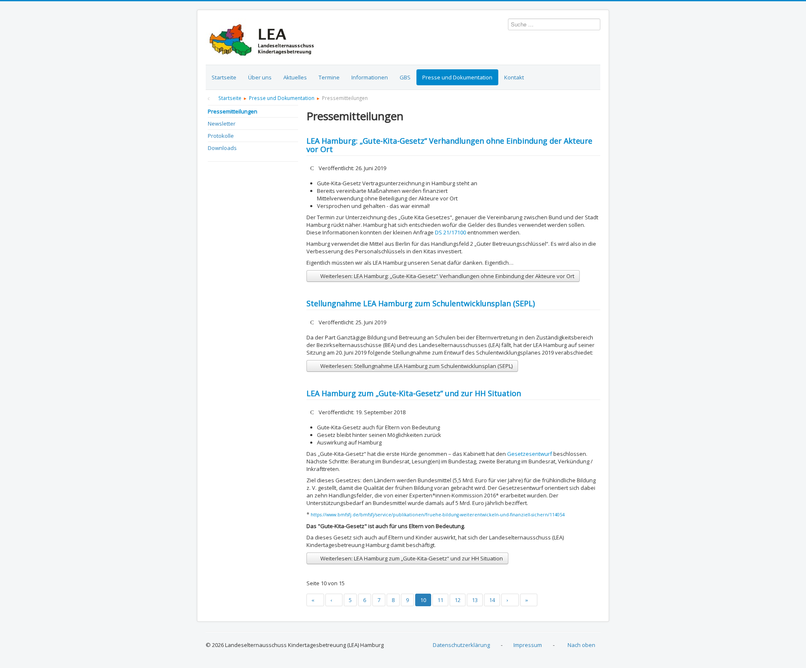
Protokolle (221, 135)
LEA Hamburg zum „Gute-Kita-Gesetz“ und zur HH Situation (413, 393)
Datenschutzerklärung (461, 645)
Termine (329, 77)
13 (475, 600)
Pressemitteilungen (232, 111)
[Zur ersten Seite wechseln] (315, 600)
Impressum (527, 645)
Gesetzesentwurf (529, 454)
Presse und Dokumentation (457, 77)
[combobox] (554, 24)
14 (492, 600)
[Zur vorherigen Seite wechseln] (334, 600)
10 (423, 600)
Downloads (222, 148)
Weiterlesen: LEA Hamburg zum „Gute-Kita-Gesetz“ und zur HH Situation (411, 558)
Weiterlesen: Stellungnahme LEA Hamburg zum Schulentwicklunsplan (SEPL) (416, 366)
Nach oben (581, 645)
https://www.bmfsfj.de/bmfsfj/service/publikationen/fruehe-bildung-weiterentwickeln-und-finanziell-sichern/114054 (438, 515)
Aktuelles (295, 77)
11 (440, 600)
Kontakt (514, 77)
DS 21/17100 (451, 232)
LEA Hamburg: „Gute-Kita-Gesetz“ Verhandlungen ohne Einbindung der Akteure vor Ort (449, 145)
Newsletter (222, 123)
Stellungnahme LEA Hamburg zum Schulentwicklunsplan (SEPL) (420, 303)
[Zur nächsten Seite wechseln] (510, 600)
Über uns (260, 77)
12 (458, 600)
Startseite (224, 77)
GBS (405, 77)
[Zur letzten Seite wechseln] (529, 600)
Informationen (369, 77)
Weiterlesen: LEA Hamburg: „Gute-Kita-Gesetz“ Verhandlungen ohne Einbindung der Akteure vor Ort (446, 276)
